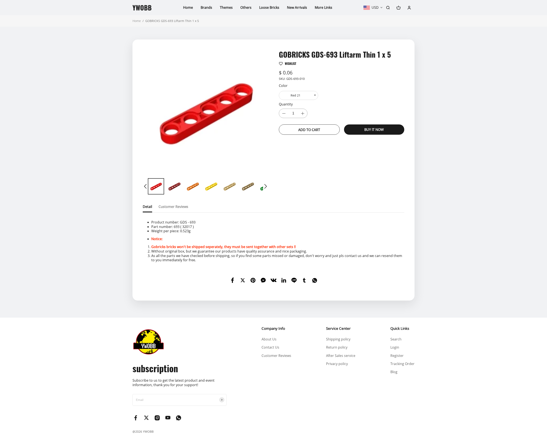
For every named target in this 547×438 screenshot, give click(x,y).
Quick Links (399, 328)
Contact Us (270, 347)
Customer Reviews (276, 355)
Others (245, 7)
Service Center (338, 328)
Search (395, 339)
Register (397, 355)
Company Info (273, 328)
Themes (226, 7)
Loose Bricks (269, 7)
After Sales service (340, 355)
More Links (323, 7)
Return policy (336, 347)
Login (394, 347)
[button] (145, 186)
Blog (393, 371)
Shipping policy (338, 339)
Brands (206, 7)
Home (188, 7)
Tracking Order (402, 363)
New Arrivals (297, 7)
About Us (269, 339)
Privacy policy (337, 363)
